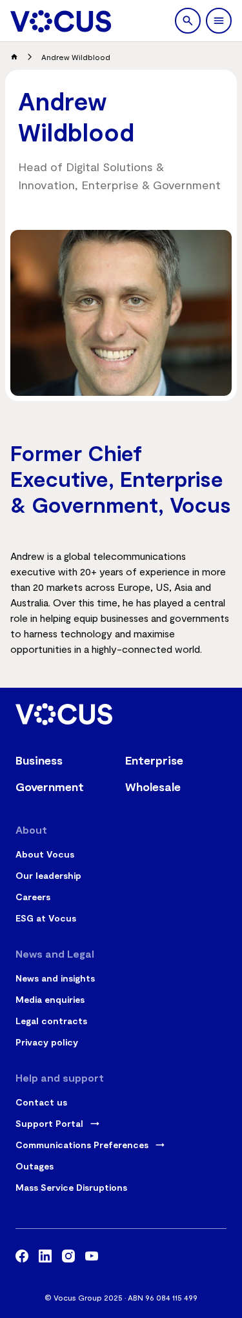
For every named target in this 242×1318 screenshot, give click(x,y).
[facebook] (21, 1258)
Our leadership (48, 875)
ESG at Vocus (45, 917)
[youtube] (91, 1258)
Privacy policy (46, 1041)
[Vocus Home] (61, 21)
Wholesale (153, 786)
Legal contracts (51, 1020)
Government (49, 786)
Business (39, 760)
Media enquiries (50, 999)
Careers (32, 896)
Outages (34, 1165)
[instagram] (68, 1258)
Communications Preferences (81, 1144)
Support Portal (49, 1123)
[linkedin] (45, 1258)
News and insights (55, 978)
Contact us (41, 1102)
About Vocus (44, 854)
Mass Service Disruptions (71, 1187)
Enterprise (154, 760)
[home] (14, 57)
